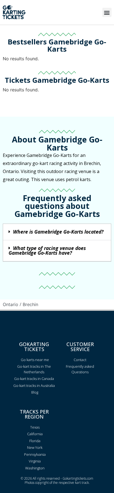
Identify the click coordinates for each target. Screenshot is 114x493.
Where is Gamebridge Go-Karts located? (58, 231)
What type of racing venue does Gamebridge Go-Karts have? (47, 250)
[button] (107, 12)
